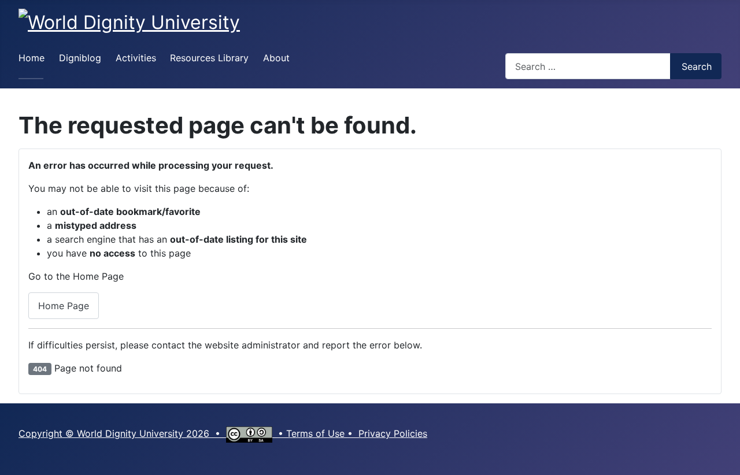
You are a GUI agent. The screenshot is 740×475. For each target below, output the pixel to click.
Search (697, 66)
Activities (136, 58)
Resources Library (209, 58)
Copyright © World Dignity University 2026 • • (152, 433)
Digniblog (80, 58)
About (276, 58)
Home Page (63, 305)
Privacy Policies (392, 433)
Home (31, 58)
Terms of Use (315, 433)
